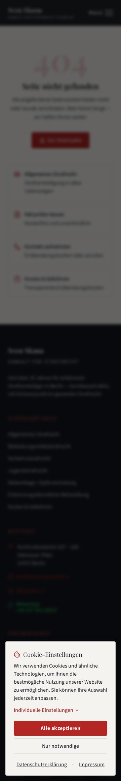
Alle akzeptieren (60, 728)
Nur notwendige (60, 746)
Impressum (92, 764)
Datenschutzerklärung (41, 764)
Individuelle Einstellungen (43, 710)
